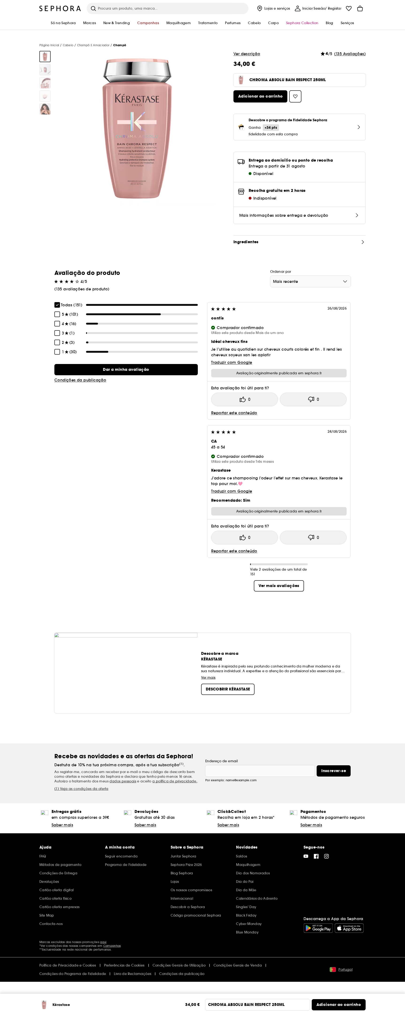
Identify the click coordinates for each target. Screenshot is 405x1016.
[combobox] (310, 281)
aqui (103, 942)
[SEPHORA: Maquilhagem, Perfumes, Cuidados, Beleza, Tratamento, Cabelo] (60, 8)
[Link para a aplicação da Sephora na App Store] (349, 928)
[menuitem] (273, 8)
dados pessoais (122, 781)
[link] (126, 369)
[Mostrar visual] (45, 56)
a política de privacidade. (174, 781)
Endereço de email (221, 761)
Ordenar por (280, 271)
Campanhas (112, 946)
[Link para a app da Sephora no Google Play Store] (318, 928)
